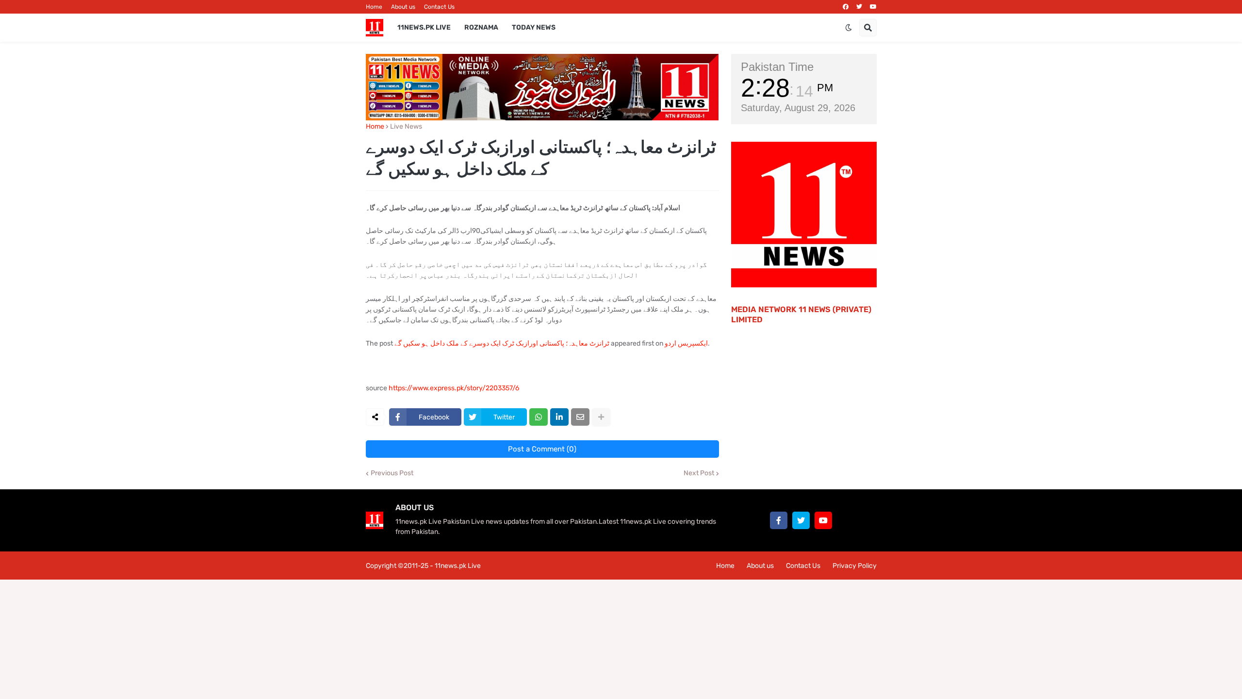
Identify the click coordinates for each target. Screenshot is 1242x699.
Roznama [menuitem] (481, 27)
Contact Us (439, 6)
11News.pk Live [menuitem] (424, 27)
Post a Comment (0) (542, 449)
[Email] (580, 417)
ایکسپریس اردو (686, 343)
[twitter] (859, 7)
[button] (848, 27)
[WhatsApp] (538, 417)
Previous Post (392, 473)
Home (374, 6)
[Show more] (601, 417)
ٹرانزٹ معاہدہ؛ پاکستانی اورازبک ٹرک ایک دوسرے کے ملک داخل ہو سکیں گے (501, 343)
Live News (406, 126)
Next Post (699, 473)
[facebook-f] (778, 520)
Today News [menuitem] (534, 27)
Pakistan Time (777, 66)
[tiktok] (868, 520)
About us (403, 6)
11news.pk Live (458, 566)
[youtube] (873, 7)
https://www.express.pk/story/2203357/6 (454, 388)
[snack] (845, 520)
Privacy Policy (855, 566)
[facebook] (846, 7)
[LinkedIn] (559, 417)
